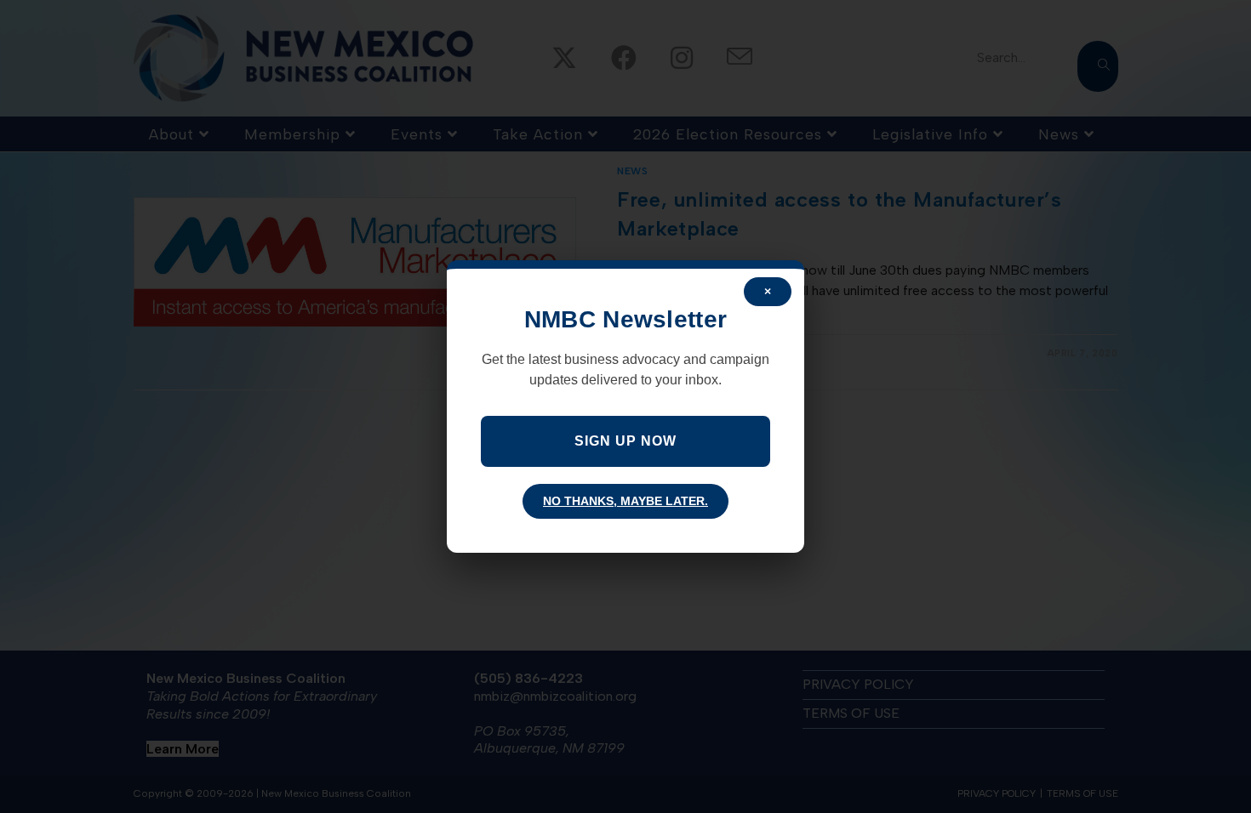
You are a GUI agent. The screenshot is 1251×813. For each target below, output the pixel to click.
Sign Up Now (625, 441)
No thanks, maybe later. (625, 501)
